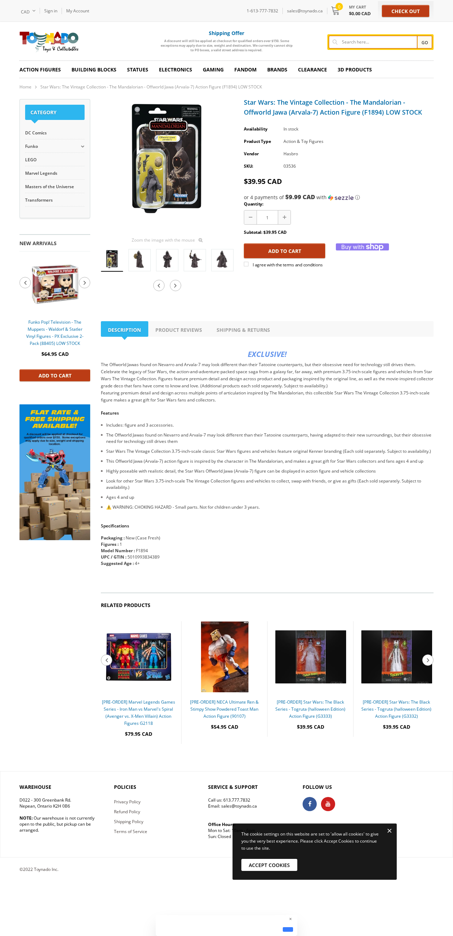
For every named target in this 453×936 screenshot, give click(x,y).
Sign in (50, 11)
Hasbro (290, 154)
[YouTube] (328, 804)
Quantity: (253, 204)
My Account (77, 11)
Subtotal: (253, 232)
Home (25, 87)
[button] (339, 197)
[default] (288, 929)
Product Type (257, 141)
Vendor (251, 154)
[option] (54, 319)
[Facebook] (310, 804)
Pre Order (138, 755)
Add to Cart (55, 375)
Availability (255, 129)
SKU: (248, 166)
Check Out (405, 11)
